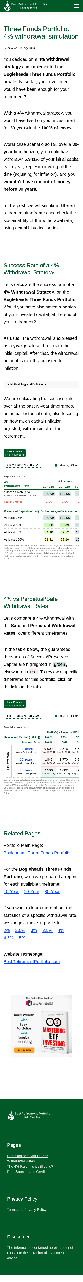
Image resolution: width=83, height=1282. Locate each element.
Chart (74, 465)
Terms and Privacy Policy (27, 1210)
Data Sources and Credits (27, 1172)
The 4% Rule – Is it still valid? (30, 1166)
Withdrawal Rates (21, 1161)
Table (61, 465)
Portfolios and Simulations (27, 1156)
